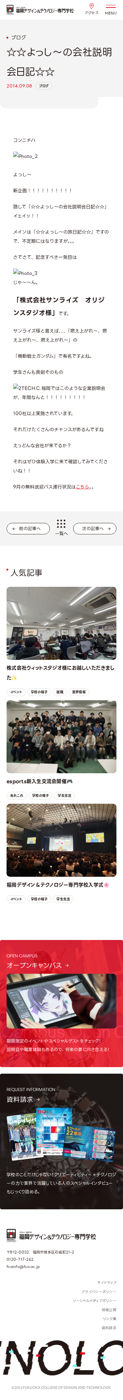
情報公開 (109, 1310)
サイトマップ (106, 1283)
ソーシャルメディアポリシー (94, 1301)
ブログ (44, 86)
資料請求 (109, 1328)
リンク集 (109, 1319)
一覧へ (61, 533)
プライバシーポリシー (98, 1292)
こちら (82, 486)
